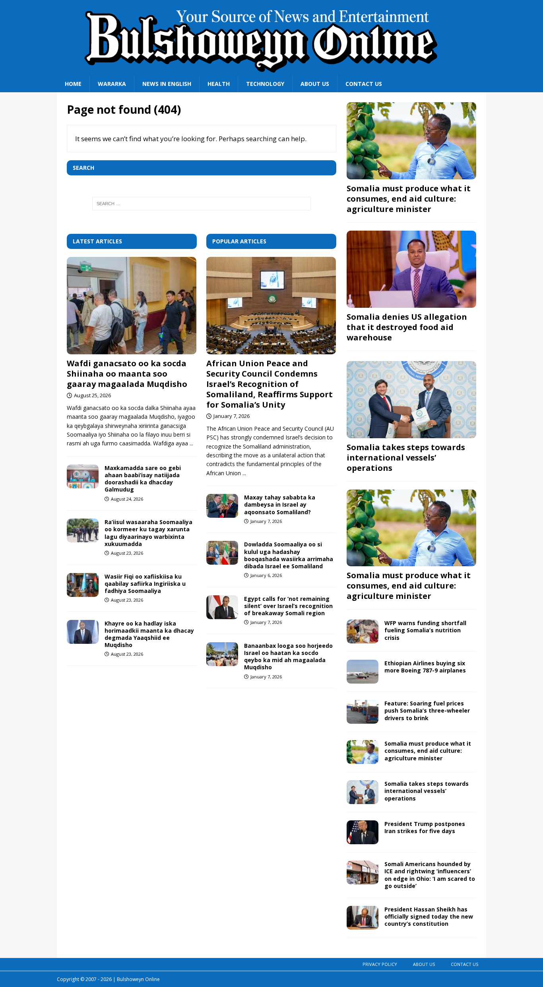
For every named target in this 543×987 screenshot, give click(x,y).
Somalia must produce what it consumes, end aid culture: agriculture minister (409, 198)
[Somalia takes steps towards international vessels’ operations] (411, 399)
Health (219, 83)
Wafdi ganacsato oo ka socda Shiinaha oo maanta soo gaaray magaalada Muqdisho (127, 373)
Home (73, 83)
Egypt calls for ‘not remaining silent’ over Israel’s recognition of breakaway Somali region (288, 606)
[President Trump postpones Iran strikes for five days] (362, 832)
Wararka (112, 83)
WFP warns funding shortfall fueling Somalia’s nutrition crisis (425, 630)
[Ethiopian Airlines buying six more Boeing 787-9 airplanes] (362, 672)
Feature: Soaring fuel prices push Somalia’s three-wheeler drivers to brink (427, 710)
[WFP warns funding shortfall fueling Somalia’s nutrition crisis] (362, 631)
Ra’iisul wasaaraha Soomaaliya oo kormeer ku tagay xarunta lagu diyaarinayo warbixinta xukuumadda (148, 533)
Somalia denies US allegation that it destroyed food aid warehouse (407, 327)
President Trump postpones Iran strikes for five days (424, 827)
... (191, 443)
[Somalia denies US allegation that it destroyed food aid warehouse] (411, 269)
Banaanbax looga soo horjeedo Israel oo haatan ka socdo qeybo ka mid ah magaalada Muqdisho (288, 656)
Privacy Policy (380, 964)
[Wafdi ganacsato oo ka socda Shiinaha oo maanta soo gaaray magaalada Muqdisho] (132, 305)
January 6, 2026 (266, 575)
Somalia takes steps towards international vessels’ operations (406, 457)
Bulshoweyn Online (138, 979)
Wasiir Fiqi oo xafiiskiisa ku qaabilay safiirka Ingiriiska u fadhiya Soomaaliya (145, 584)
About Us (315, 83)
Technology (265, 83)
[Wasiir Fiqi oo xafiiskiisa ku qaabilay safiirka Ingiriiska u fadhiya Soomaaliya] (83, 585)
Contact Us (363, 83)
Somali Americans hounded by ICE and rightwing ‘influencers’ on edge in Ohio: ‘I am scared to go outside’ (429, 875)
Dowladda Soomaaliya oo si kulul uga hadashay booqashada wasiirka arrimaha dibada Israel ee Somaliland (288, 555)
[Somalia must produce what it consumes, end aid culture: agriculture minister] (411, 140)
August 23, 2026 (127, 553)
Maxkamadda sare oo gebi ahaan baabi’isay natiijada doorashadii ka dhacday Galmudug (143, 479)
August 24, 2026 (127, 499)
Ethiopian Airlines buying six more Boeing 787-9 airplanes (425, 666)
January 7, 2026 (231, 416)
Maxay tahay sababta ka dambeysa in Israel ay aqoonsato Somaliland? (279, 504)
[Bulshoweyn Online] (263, 71)
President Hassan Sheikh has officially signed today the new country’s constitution (428, 916)
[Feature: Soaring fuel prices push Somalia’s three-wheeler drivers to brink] (362, 712)
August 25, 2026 (92, 395)
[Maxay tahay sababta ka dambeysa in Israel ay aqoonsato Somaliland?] (222, 506)
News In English (166, 83)
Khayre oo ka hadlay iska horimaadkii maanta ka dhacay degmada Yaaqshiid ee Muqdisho (149, 634)
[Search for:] (201, 203)
